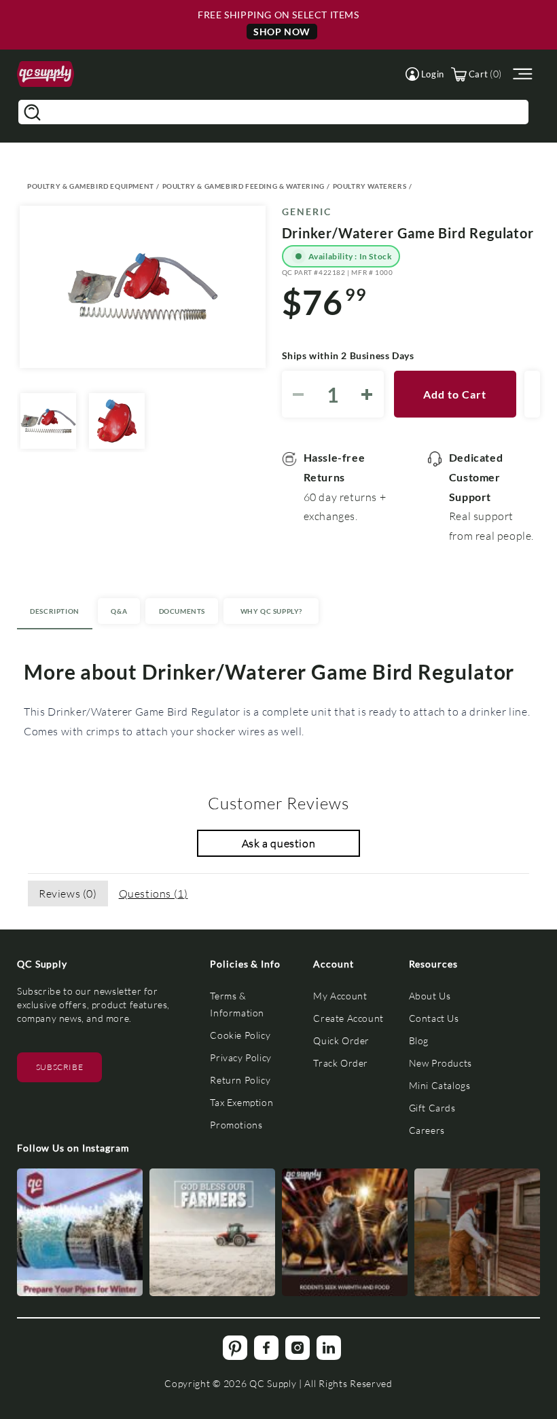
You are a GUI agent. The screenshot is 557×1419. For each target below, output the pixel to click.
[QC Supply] (45, 74)
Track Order (340, 1063)
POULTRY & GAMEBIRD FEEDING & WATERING (243, 186)
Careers (427, 1130)
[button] (425, 74)
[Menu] (521, 74)
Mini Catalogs (440, 1085)
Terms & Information (237, 1004)
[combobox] (273, 112)
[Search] (32, 112)
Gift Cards (432, 1107)
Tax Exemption (241, 1102)
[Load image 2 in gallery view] (117, 421)
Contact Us (434, 1018)
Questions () (153, 893)
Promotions (236, 1124)
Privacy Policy (240, 1057)
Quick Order (341, 1040)
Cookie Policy (240, 1035)
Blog (419, 1040)
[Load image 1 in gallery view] (48, 421)
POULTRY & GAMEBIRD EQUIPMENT (90, 186)
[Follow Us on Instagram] (80, 1231)
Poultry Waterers (370, 186)
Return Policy (240, 1080)
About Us (430, 995)
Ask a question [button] (278, 842)
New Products (440, 1063)
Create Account (348, 1018)
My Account (340, 995)
